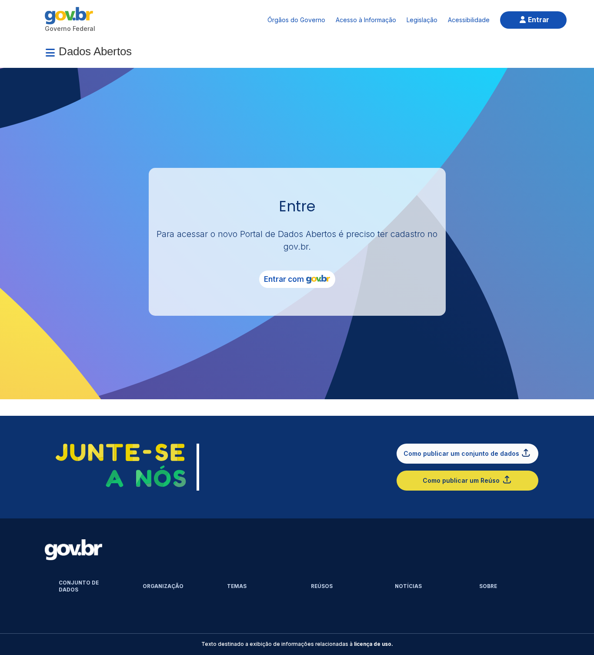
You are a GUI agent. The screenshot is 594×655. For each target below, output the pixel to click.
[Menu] (50, 52)
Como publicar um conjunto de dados (461, 453)
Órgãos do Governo (296, 19)
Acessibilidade (469, 19)
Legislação (422, 19)
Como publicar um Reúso (461, 480)
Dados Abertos (95, 51)
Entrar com (284, 279)
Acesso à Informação (366, 19)
